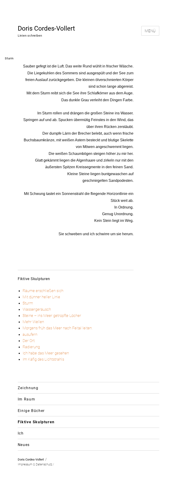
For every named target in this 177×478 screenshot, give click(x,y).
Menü (150, 31)
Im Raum (26, 399)
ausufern (30, 334)
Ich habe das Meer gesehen (46, 353)
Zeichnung (28, 388)
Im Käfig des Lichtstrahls (43, 359)
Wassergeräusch (37, 309)
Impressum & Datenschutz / (36, 464)
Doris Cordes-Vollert (46, 28)
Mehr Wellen (33, 321)
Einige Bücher (31, 410)
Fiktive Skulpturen (36, 422)
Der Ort (29, 340)
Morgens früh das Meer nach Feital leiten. (58, 328)
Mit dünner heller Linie (41, 297)
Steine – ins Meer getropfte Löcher (52, 315)
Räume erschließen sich (43, 290)
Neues (24, 445)
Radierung (31, 347)
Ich (21, 433)
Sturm (28, 303)
